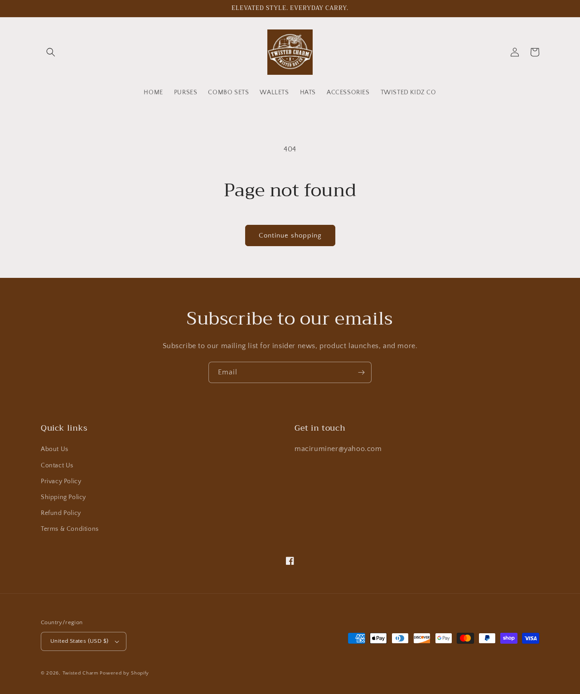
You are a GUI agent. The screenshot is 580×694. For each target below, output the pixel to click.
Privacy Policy (61, 481)
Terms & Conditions (70, 529)
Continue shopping (290, 235)
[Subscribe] (361, 372)
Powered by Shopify (124, 673)
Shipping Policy (63, 497)
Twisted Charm (81, 673)
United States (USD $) (79, 641)
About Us (54, 449)
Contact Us (57, 465)
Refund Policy (61, 513)
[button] (51, 52)
